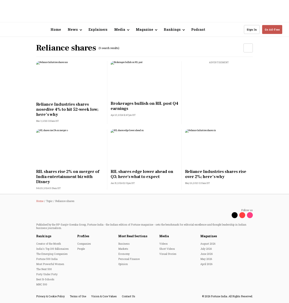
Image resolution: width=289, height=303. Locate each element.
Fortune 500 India (47, 259)
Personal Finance (129, 259)
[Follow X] (235, 215)
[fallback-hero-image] (70, 80)
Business (124, 243)
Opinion (123, 264)
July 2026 (206, 248)
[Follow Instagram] (250, 215)
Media (164, 236)
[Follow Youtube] (242, 215)
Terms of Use (78, 296)
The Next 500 (44, 269)
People (81, 248)
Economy (124, 253)
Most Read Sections (132, 236)
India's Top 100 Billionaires (52, 248)
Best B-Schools (45, 279)
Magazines (208, 236)
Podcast (198, 29)
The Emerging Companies (52, 253)
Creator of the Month (48, 243)
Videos (163, 243)
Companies (84, 243)
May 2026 (206, 259)
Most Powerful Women (50, 264)
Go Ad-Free (272, 29)
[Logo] (29, 29)
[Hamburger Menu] (9, 30)
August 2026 (207, 243)
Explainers (97, 29)
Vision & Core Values (104, 296)
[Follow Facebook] (227, 215)
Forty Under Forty (47, 274)
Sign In (252, 29)
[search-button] (238, 29)
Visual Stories (167, 253)
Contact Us (128, 296)
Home (56, 29)
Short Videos (167, 248)
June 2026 (206, 253)
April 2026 (206, 264)
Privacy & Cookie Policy (50, 296)
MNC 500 (41, 284)
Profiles (83, 236)
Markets (123, 248)
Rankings (43, 236)
